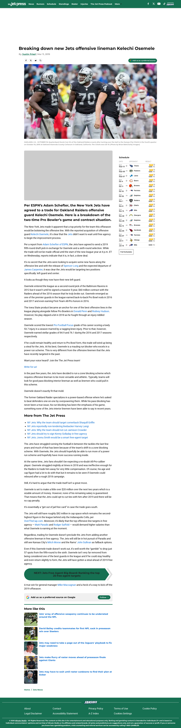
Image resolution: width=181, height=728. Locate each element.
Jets (70, 234)
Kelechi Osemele (40, 234)
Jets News (38, 690)
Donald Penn (80, 311)
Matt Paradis (41, 524)
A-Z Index (94, 713)
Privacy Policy (96, 708)
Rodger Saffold (61, 524)
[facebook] (148, 4)
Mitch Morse (54, 542)
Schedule (51, 4)
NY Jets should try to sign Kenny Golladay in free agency (57, 433)
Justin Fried (29, 54)
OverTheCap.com (33, 521)
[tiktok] (164, 4)
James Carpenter (33, 269)
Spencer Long (71, 265)
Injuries (84, 4)
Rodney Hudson (100, 311)
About (27, 708)
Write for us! (30, 366)
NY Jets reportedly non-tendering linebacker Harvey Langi (58, 426)
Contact (57, 708)
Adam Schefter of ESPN (55, 244)
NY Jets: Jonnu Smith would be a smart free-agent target (57, 437)
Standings (64, 4)
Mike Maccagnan (67, 584)
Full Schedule (126, 252)
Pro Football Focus (63, 325)
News (31, 4)
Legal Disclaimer (33, 713)
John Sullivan (84, 542)
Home (27, 690)
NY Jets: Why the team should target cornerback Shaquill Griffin (61, 422)
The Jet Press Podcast (101, 4)
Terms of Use (121, 708)
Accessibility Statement (65, 713)
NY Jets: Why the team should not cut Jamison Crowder (57, 430)
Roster (75, 4)
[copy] (40, 60)
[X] (154, 4)
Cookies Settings (123, 713)
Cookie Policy (150, 708)
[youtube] (159, 4)
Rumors (40, 4)
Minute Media (21, 721)
